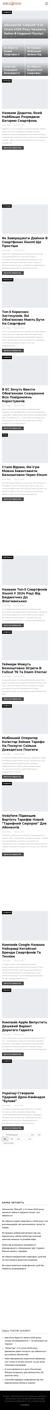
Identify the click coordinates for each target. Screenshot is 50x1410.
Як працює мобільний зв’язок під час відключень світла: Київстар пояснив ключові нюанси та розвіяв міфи (21, 1236)
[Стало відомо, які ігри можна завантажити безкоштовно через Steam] (25, 448)
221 (29, 1139)
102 (32, 1135)
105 (11, 1139)
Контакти (25, 1405)
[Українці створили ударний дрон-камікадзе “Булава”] (25, 1074)
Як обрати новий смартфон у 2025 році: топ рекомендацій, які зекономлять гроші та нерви (25, 1224)
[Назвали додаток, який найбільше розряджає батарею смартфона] (25, 94)
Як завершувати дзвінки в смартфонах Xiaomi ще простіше (25, 242)
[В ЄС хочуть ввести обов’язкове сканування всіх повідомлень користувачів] (25, 370)
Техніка (6, 990)
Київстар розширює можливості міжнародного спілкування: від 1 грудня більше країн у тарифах (23, 1248)
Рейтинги (7, 280)
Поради (7, 81)
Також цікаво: (20, 1330)
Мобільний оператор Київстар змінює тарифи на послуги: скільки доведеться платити (23, 744)
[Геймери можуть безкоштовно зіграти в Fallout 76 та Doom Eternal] (25, 645)
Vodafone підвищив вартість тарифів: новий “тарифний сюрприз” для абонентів (24, 821)
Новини (7, 12)
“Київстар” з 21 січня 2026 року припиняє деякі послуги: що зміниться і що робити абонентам (25, 1351)
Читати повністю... (12, 148)
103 (39, 1135)
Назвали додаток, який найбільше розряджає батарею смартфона (22, 117)
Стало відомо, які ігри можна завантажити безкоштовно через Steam (24, 471)
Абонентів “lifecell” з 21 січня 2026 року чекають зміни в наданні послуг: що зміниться (23, 1212)
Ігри (5, 435)
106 (18, 1139)
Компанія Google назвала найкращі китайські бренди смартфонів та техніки (23, 950)
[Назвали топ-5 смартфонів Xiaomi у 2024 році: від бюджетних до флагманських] (25, 570)
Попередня (11, 1135)
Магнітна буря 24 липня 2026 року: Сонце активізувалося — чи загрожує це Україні (26, 1340)
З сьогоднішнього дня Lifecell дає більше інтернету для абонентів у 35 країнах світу (24, 1372)
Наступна (8, 1143)
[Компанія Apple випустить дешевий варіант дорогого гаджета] (25, 1003)
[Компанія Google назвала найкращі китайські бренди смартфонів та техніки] (25, 926)
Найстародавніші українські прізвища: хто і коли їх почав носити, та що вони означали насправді (25, 1361)
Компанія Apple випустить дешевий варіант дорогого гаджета (24, 1026)
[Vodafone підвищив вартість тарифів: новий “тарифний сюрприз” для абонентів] (25, 797)
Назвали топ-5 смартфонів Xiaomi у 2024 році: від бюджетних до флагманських (24, 595)
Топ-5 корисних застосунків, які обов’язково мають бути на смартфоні (23, 317)
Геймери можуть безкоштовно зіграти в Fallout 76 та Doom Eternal (24, 668)
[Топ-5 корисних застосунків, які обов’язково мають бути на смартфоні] (25, 293)
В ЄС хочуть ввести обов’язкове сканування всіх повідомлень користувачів (23, 395)
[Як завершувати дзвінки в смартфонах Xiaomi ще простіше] (25, 219)
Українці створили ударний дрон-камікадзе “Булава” (23, 1097)
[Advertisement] (25, 178)
